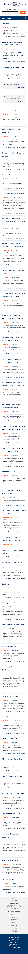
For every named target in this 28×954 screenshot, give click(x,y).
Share (14, 36)
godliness (8, 33)
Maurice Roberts (16, 762)
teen (5, 686)
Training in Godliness (9, 739)
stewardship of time (18, 417)
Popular (5, 27)
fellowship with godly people (9, 439)
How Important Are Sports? (11, 814)
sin (22, 766)
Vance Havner (16, 947)
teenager (16, 680)
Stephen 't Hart (15, 650)
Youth (4, 723)
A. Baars (12, 628)
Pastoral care (14, 919)
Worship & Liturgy (14, 914)
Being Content (7, 175)
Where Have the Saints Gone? (12, 759)
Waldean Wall (15, 178)
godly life (5, 553)
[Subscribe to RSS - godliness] (25, 18)
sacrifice (14, 887)
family (23, 783)
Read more (8, 36)
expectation (13, 870)
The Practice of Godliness (11, 696)
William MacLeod (14, 588)
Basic (4, 160)
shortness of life (14, 395)
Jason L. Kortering (16, 197)
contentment (7, 58)
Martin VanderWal (16, 720)
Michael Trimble (14, 160)
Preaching (14, 917)
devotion (17, 705)
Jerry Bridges (21, 101)
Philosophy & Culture (14, 931)
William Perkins (11, 283)
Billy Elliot (12, 606)
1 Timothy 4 (8, 258)
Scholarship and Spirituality (12, 562)
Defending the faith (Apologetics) (14, 925)
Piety (10, 231)
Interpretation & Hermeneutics (14, 905)
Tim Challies (15, 300)
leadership (17, 688)
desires (4, 55)
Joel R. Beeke (15, 136)
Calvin (14, 633)
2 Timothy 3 (21, 258)
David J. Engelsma (16, 228)
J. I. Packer (14, 27)
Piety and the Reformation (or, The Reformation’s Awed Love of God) (13, 222)
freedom (10, 57)
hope (13, 844)
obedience (6, 705)
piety (19, 119)
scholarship (6, 570)
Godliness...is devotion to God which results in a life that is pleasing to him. (15, 98)
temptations (5, 374)
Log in (14, 9)
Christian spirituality (11, 548)
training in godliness (7, 748)
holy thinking (21, 349)
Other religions (14, 928)
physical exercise (12, 822)
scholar (18, 572)
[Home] (14, 4)
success (5, 502)
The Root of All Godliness (11, 111)
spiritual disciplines (11, 164)
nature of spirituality (15, 575)
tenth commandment (18, 52)
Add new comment (20, 36)
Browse (9, 9)
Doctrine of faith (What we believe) (14, 906)
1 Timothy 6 (15, 258)
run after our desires (19, 55)
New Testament (14, 902)
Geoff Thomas (15, 277)
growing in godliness (13, 305)
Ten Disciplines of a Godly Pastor (13, 67)
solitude (19, 163)
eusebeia (20, 255)
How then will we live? (10, 860)
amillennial (16, 848)
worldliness (5, 328)
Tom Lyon (12, 497)
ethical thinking (18, 261)
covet (10, 52)
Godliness (5, 584)
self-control (9, 728)
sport (12, 820)
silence (14, 163)
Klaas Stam (14, 883)
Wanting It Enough (8, 472)
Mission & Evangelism (14, 927)
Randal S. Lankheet (16, 797)
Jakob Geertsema (16, 817)
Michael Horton (15, 114)
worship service (12, 805)
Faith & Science (14, 930)
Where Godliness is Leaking (12, 776)
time (7, 417)
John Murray (21, 87)
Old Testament (14, 900)
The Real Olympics (8, 879)
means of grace (13, 306)
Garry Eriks (14, 673)
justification (18, 802)
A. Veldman (14, 742)
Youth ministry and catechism (14, 920)
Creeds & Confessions (14, 908)
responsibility (10, 688)
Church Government (14, 922)
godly (4, 573)
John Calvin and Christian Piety (13, 793)
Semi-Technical (7, 250)
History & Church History (14, 923)
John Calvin (14, 631)
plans (19, 53)
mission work (12, 202)
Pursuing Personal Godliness (12, 603)
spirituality (7, 522)
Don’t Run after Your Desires (12, 44)
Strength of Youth (8, 717)
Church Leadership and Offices (14, 916)
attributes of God (8, 144)
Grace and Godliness (9, 646)
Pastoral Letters (20, 256)
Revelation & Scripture (14, 903)
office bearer (5, 655)
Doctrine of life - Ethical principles (14, 909)
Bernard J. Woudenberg (17, 841)
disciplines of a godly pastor (17, 75)
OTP (19, 9)
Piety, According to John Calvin (13, 625)
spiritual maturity (6, 205)
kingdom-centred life (10, 552)
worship (6, 784)
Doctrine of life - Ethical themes (14, 911)
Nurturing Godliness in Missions (13, 193)
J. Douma (14, 49)
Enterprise (5, 23)
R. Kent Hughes (15, 71)
